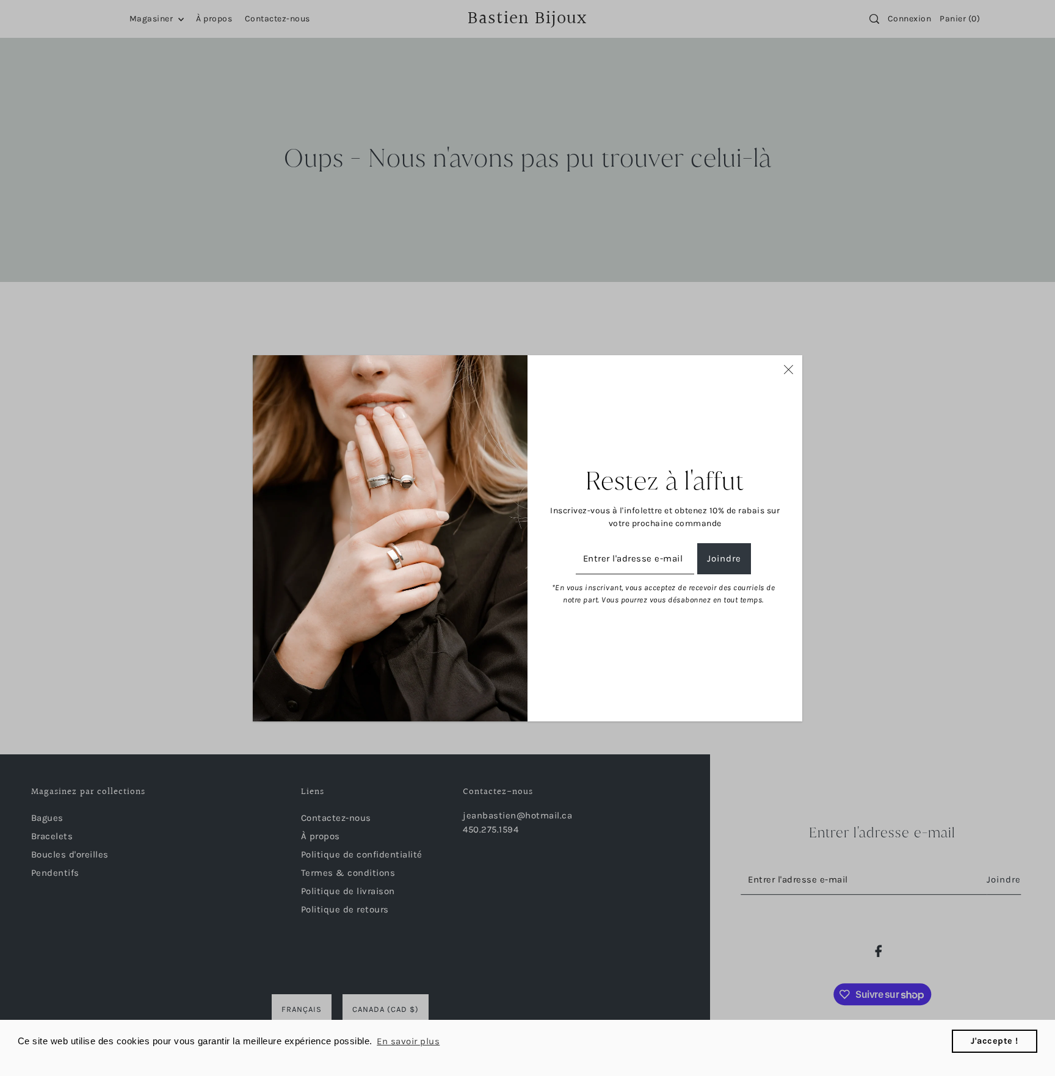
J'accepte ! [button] (994, 1041)
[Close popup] (788, 369)
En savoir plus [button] (408, 1041)
